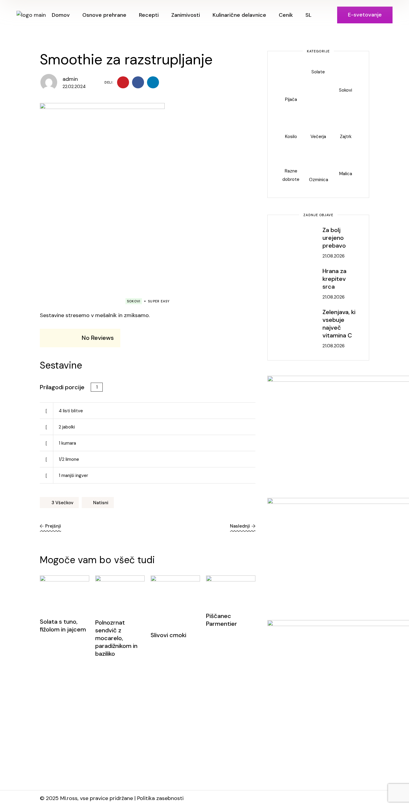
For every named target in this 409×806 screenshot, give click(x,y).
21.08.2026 (333, 256)
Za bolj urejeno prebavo (334, 237)
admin (70, 79)
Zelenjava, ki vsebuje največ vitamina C (338, 323)
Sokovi (134, 301)
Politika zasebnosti (160, 798)
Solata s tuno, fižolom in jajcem (63, 625)
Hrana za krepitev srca (334, 278)
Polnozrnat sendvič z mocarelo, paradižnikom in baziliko (116, 638)
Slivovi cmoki (168, 635)
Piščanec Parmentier (221, 620)
